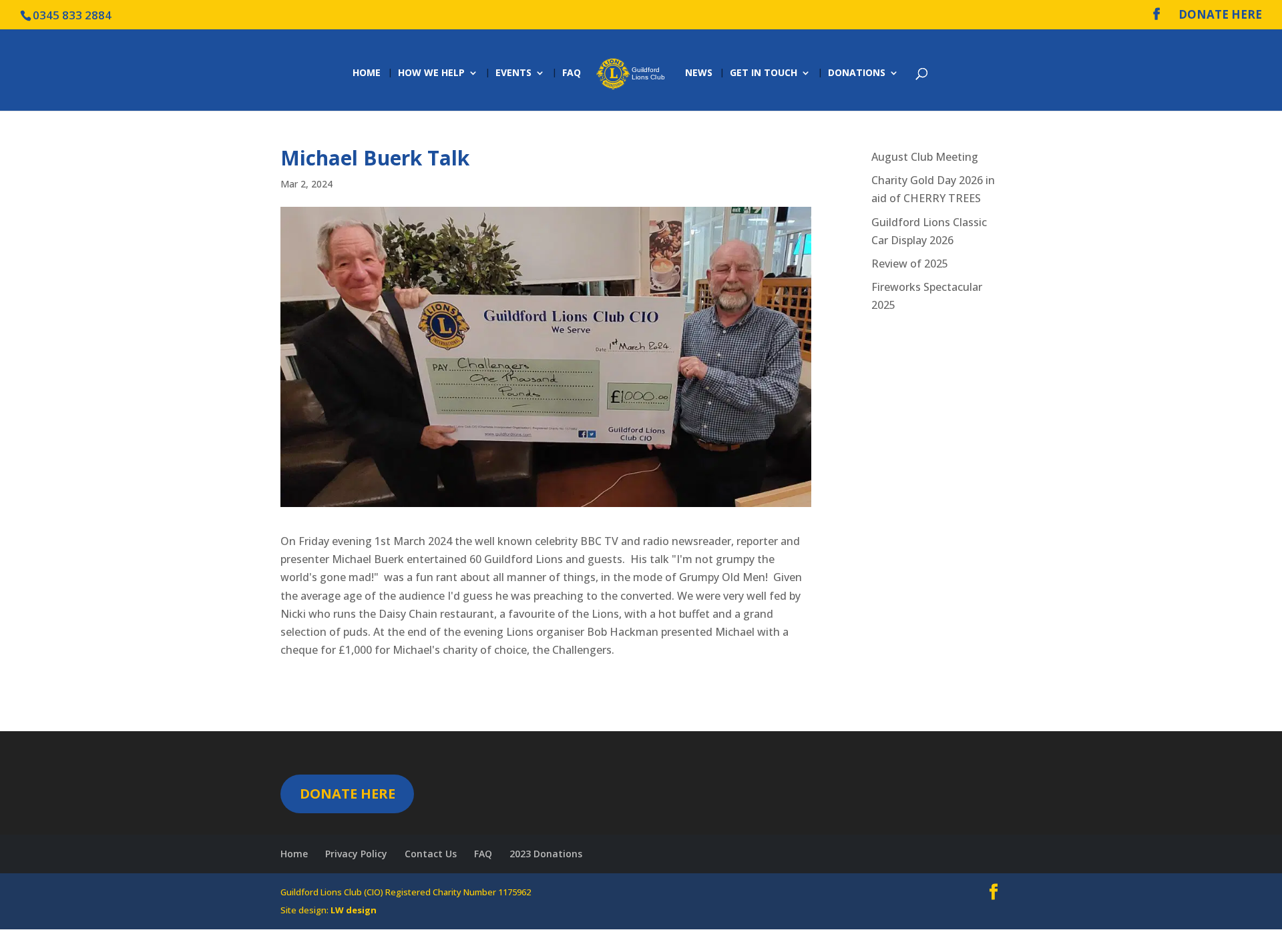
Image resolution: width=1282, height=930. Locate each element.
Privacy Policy (356, 853)
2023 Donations (545, 853)
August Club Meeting (924, 156)
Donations (856, 73)
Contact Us (431, 853)
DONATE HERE (1220, 15)
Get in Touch (763, 73)
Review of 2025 (909, 263)
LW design (354, 910)
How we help (431, 73)
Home (367, 73)
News (698, 73)
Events (513, 73)
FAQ (571, 73)
